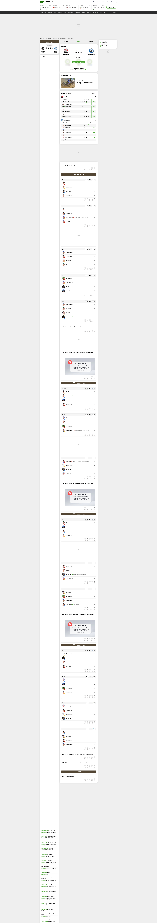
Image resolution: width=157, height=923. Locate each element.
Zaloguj (115, 2)
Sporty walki (77, 12)
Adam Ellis (67, 130)
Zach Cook (67, 109)
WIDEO (83, 12)
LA (104, 12)
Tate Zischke (68, 114)
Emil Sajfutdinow (68, 125)
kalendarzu (85, 69)
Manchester (105, 42)
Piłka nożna (49, 12)
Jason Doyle (67, 135)
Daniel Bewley (68, 101)
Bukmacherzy (70, 12)
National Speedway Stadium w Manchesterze (108, 46)
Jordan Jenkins (68, 139)
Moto (101, 12)
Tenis (55, 12)
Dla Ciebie (43, 12)
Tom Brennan (68, 132)
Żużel (65, 12)
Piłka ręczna (88, 12)
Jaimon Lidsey (68, 106)
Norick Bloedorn (68, 104)
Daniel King (67, 127)
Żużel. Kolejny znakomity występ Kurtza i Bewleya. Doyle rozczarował (86, 83)
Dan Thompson (68, 137)
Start (41, 38)
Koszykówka (95, 12)
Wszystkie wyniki (111, 7)
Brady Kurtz (67, 111)
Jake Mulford (68, 116)
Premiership (55, 38)
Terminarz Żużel (49, 38)
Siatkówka (60, 12)
